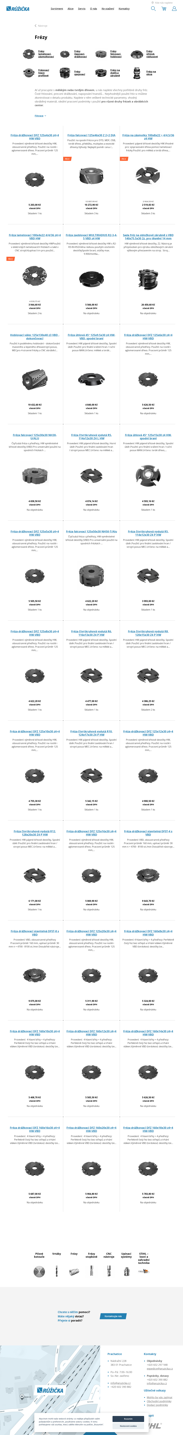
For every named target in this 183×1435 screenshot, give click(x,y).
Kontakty (124, 8)
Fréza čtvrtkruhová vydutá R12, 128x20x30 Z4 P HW (35, 832)
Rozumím (128, 1419)
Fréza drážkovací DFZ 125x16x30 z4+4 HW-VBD (91, 832)
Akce (70, 8)
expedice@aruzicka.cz (160, 1368)
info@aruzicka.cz (121, 1383)
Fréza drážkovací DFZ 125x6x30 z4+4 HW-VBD (148, 336)
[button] (40, 115)
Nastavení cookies (128, 1426)
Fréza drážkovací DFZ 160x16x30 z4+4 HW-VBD (35, 1129)
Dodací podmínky (157, 1405)
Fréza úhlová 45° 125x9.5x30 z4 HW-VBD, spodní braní (91, 336)
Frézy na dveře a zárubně (115, 73)
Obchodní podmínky (159, 1401)
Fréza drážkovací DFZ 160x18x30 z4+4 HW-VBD (148, 1129)
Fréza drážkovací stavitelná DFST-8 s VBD (35, 932)
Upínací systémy (126, 1255)
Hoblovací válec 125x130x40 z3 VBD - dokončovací (34, 336)
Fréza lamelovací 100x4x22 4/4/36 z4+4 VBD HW (35, 236)
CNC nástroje (109, 1255)
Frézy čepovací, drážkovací (80, 54)
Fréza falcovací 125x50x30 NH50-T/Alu (91, 531)
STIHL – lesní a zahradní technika (144, 1258)
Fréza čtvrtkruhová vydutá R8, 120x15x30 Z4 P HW (148, 633)
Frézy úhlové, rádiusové (152, 54)
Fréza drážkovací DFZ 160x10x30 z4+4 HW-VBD (35, 1032)
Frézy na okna (151, 73)
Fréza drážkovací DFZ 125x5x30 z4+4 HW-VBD (35, 533)
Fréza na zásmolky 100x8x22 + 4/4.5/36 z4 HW (148, 136)
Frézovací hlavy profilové (43, 73)
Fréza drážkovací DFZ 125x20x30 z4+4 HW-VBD (91, 932)
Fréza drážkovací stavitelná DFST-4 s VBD (148, 832)
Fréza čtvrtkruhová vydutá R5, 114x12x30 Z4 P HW (148, 533)
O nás (93, 8)
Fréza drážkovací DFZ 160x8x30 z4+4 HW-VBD (148, 932)
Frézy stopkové (91, 1255)
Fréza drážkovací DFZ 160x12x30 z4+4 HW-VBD (91, 1032)
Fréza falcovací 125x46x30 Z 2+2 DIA (91, 135)
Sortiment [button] (57, 8)
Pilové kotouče (39, 1255)
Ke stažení (108, 8)
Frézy (74, 1253)
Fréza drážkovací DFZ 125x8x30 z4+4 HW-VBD (35, 633)
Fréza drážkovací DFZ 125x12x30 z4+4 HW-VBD (148, 733)
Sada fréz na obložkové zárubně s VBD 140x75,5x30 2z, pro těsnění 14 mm (148, 236)
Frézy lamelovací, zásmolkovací (46, 54)
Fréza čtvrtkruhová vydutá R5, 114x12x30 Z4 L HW (91, 436)
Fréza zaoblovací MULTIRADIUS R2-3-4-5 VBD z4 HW (91, 236)
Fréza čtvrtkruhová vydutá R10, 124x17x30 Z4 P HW (91, 733)
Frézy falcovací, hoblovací (116, 54)
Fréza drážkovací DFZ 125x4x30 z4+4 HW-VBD (35, 136)
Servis (81, 8)
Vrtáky (56, 1253)
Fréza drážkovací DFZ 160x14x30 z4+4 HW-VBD (148, 1032)
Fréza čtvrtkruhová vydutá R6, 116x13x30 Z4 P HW (91, 633)
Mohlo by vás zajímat (159, 1397)
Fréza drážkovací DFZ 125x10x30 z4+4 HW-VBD (35, 733)
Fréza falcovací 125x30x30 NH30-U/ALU (35, 436)
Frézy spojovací (79, 73)
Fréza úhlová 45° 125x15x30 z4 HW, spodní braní (148, 436)
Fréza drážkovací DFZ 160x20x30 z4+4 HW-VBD (91, 1129)
